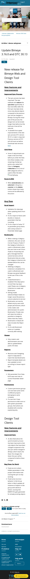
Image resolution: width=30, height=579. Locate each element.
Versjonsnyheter (6, 35)
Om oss (4, 544)
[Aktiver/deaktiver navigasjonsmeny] (18, 2)
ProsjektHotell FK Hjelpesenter (7, 561)
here (9, 146)
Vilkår (16, 544)
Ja (3, 508)
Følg (4, 62)
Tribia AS (17, 572)
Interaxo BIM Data (21, 33)
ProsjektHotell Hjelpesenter (6, 558)
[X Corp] (4, 500)
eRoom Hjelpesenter (8, 565)
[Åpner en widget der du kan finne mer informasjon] (21, 576)
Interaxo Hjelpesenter (8, 33)
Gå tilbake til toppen (7, 519)
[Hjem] (9, 3)
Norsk (19, 4)
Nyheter (4, 546)
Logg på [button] (22, 2)
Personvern (18, 546)
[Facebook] (2, 500)
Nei (9, 508)
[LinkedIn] (7, 500)
